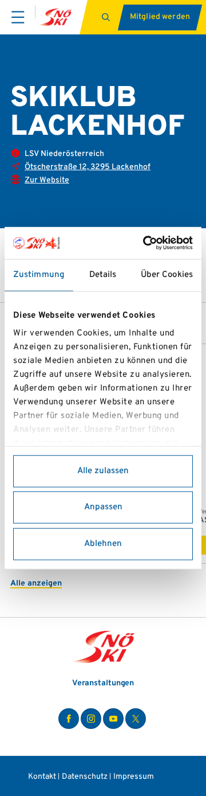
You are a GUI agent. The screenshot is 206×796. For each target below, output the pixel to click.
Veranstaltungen (103, 683)
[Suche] (107, 17)
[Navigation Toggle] (17, 17)
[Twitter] (135, 718)
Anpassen (103, 507)
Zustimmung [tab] (39, 274)
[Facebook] (68, 718)
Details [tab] (103, 274)
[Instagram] (91, 718)
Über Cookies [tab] (167, 274)
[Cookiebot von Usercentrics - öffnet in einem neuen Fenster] (145, 243)
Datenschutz (85, 777)
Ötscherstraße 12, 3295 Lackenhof (87, 167)
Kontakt (42, 777)
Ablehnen (103, 543)
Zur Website (47, 180)
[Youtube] (113, 718)
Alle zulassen (103, 470)
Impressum (133, 777)
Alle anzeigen (36, 583)
